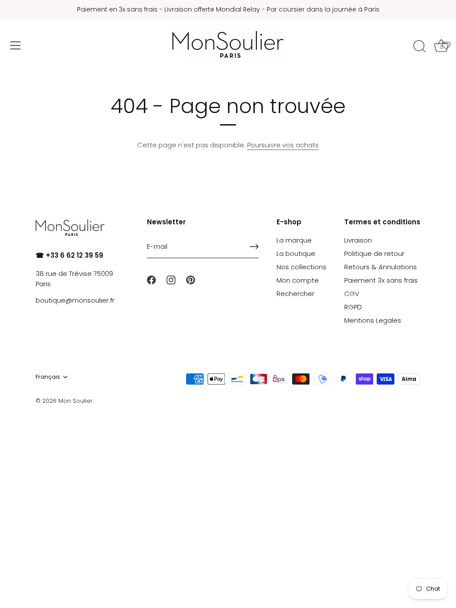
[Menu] (15, 45)
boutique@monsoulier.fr (75, 300)
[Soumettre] (254, 246)
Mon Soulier (75, 401)
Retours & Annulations (380, 267)
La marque (294, 240)
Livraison (358, 240)
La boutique (296, 253)
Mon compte (298, 280)
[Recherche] (419, 47)
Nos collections (301, 267)
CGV (351, 293)
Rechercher (295, 293)
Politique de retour (374, 253)
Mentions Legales (372, 320)
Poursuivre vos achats (283, 145)
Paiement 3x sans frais (381, 280)
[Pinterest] (190, 279)
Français (48, 377)
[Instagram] (171, 279)
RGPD (353, 307)
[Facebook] (151, 279)
